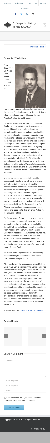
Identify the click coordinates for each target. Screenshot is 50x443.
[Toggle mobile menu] (44, 22)
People (23, 310)
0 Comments (38, 310)
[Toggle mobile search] (45, 25)
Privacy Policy (39, 429)
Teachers (29, 310)
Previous (34, 47)
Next (42, 47)
